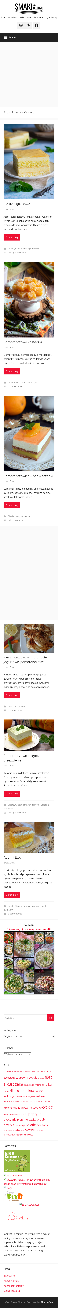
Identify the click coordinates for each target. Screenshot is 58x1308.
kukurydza (11, 1096)
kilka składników (22, 1091)
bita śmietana (19, 1072)
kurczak (23, 1096)
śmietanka (9, 1134)
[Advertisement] (29, 74)
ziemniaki (30, 1129)
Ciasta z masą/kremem (27, 248)
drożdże (41, 1078)
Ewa (12, 209)
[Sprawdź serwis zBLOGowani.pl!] (29, 1204)
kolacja (39, 1091)
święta (29, 1134)
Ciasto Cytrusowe (17, 204)
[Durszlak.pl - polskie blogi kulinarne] (13, 1175)
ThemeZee (47, 1302)
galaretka (29, 1084)
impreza (39, 1084)
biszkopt (8, 1071)
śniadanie (20, 1134)
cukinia (47, 1071)
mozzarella (20, 1107)
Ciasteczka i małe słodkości (22, 382)
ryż (23, 1125)
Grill (16, 706)
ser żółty (42, 1125)
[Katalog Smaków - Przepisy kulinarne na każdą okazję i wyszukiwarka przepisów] (29, 1183)
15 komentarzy (15, 520)
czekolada (9, 1077)
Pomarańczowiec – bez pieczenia (28, 476)
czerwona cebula (26, 1077)
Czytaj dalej (12, 237)
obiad (47, 1107)
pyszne (18, 1125)
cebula (35, 1072)
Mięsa (22, 706)
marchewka (9, 1101)
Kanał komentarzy (14, 1285)
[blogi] (8, 1188)
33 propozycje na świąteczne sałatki (29, 929)
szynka (13, 1130)
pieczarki (10, 1119)
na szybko (35, 1107)
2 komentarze (15, 913)
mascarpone (36, 1101)
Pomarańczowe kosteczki (23, 342)
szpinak (7, 1130)
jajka (48, 1084)
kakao (6, 1091)
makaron (41, 1096)
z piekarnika (41, 1130)
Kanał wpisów (11, 1280)
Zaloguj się (9, 1275)
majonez (31, 1097)
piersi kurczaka (26, 1119)
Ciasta (11, 248)
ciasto (40, 1072)
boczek (28, 1072)
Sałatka (31, 1125)
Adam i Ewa (12, 857)
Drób (10, 706)
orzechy (23, 1114)
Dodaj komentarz (17, 252)
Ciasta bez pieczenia (19, 516)
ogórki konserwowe (11, 1114)
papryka (34, 1114)
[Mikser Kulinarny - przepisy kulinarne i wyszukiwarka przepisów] (17, 1171)
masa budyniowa (21, 1101)
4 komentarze (15, 386)
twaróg (20, 1130)
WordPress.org (12, 1291)
